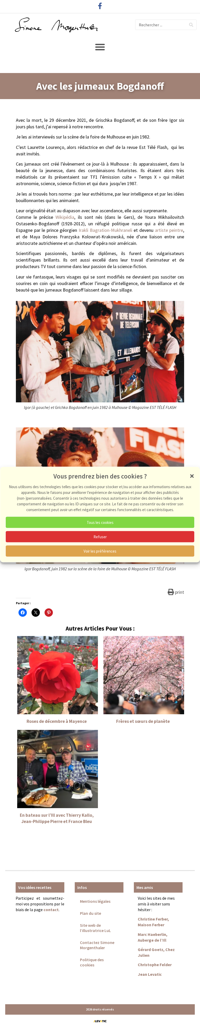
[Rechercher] (191, 25)
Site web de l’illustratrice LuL (95, 928)
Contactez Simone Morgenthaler (97, 945)
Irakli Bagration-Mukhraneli (105, 230)
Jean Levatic (150, 974)
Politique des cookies (92, 962)
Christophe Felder (155, 964)
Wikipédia (64, 217)
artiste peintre (169, 230)
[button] (192, 476)
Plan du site (90, 913)
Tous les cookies (100, 522)
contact (51, 909)
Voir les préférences (100, 550)
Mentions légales (95, 901)
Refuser (100, 536)
